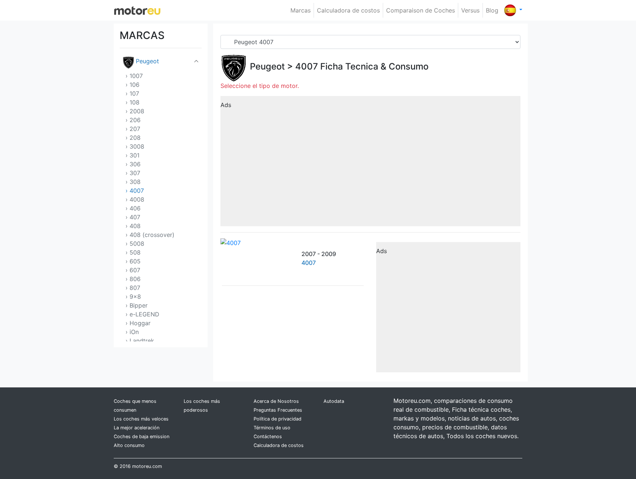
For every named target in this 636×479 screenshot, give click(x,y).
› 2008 (135, 111)
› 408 (133, 226)
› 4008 (135, 199)
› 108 (132, 102)
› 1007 (134, 75)
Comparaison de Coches (420, 10)
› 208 (133, 137)
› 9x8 (133, 296)
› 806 (133, 279)
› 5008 (135, 243)
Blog (492, 10)
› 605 (133, 261)
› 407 (133, 217)
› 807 (133, 287)
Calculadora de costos (348, 10)
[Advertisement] (370, 163)
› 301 (132, 155)
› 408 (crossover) (150, 234)
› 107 (132, 93)
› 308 (133, 181)
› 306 (133, 164)
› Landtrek (140, 340)
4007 (306, 66)
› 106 (132, 84)
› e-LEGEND (142, 314)
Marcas (300, 10)
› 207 (133, 128)
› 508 (133, 252)
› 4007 (135, 190)
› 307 (133, 173)
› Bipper (137, 305)
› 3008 (135, 146)
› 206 (133, 120)
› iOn (132, 332)
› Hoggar (138, 323)
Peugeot (147, 61)
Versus (470, 10)
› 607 (133, 270)
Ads (225, 105)
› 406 (133, 208)
